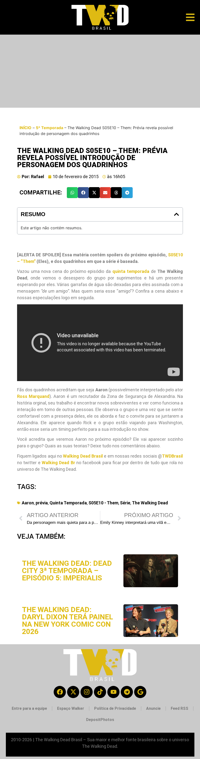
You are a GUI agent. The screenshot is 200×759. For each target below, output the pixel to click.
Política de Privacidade (115, 708)
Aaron (28, 502)
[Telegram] (127, 692)
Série (125, 502)
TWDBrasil (172, 456)
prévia (42, 502)
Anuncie (153, 708)
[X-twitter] (73, 692)
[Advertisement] (100, 71)
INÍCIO (25, 127)
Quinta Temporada (68, 502)
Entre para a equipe (29, 708)
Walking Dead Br (58, 462)
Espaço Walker (70, 708)
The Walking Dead (150, 502)
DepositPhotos (100, 719)
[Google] (140, 692)
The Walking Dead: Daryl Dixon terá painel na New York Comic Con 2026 (67, 620)
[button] (72, 192)
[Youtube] (113, 692)
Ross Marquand (33, 396)
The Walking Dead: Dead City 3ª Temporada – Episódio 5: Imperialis (67, 570)
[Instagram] (86, 692)
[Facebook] (60, 692)
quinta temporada (131, 271)
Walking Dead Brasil (83, 456)
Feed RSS (179, 708)
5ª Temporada (49, 127)
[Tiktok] (100, 692)
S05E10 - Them (103, 502)
